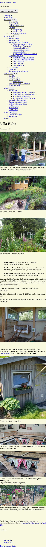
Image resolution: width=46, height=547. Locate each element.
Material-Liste (17, 31)
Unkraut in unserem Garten (18, 102)
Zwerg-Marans (18, 63)
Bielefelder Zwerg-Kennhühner (23, 58)
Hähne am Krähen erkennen (18, 71)
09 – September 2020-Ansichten (24, 98)
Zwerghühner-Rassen (16, 56)
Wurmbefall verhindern (20, 48)
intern (6, 118)
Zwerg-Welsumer (19, 65)
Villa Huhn (12, 69)
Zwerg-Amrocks (18, 61)
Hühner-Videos (14, 38)
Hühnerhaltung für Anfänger (18, 42)
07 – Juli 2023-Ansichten (21, 96)
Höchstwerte (13, 116)
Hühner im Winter (19, 52)
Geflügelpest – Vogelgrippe (22, 46)
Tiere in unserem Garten (8, 3)
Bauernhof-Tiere (14, 86)
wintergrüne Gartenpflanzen (18, 100)
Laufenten (7, 20)
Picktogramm (13, 67)
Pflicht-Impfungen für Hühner (23, 44)
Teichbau (12, 28)
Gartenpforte (13, 90)
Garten (6, 88)
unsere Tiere (8, 17)
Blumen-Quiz (13, 108)
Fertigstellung (17, 30)
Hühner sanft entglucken (21, 50)
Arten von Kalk (18, 82)
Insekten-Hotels (14, 106)
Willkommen (8, 15)
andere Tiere (8, 74)
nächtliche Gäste (14, 78)
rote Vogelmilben (14, 80)
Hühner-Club (5, 353)
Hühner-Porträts (14, 40)
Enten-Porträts (13, 22)
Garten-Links (13, 110)
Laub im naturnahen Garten (18, 104)
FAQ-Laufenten (14, 24)
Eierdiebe (12, 76)
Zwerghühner (8, 36)
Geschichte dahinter (15, 114)
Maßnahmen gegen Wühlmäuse (19, 84)
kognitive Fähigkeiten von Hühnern (25, 54)
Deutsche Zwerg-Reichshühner (23, 59)
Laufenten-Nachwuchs (16, 26)
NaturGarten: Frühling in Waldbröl (24, 94)
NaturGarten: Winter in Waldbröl (24, 92)
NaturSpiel (8, 112)
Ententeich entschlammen (17, 33)
